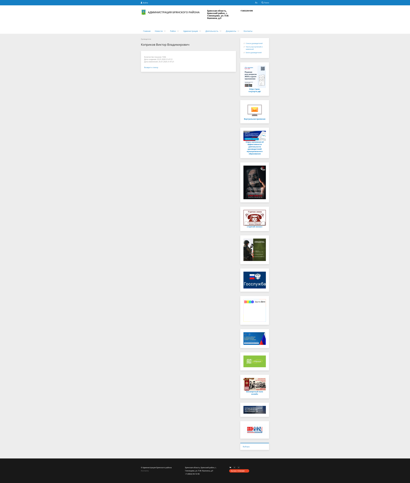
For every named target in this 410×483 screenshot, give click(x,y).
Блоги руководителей (254, 53)
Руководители (146, 39)
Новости (159, 31)
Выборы (246, 446)
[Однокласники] (239, 467)
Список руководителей (254, 43)
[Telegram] (235, 467)
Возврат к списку (151, 67)
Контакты (248, 31)
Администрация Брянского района (174, 12)
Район (173, 31)
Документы (231, 31)
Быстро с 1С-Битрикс (238, 471)
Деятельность (211, 31)
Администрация (190, 31)
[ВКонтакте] (230, 467)
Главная (147, 31)
